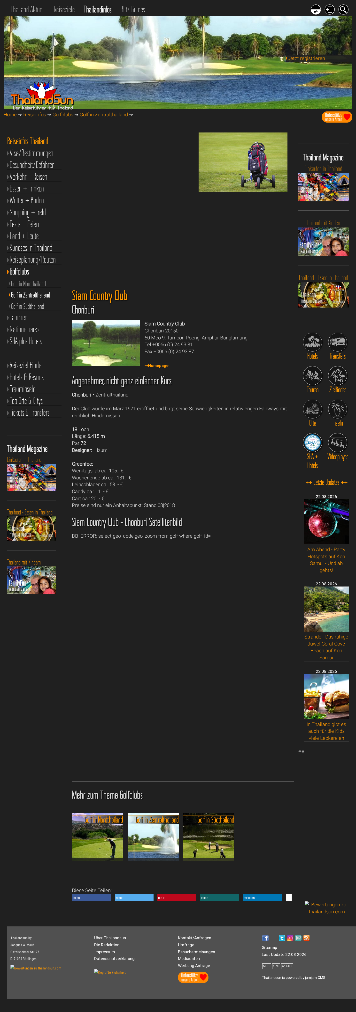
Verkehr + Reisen (28, 177)
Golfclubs (63, 114)
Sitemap (269, 947)
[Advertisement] (327, 821)
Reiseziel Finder (26, 365)
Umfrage (186, 944)
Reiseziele (64, 9)
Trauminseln (23, 389)
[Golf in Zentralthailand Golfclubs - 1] (243, 190)
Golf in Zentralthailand (104, 114)
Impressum (104, 951)
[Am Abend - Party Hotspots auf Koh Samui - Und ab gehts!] (326, 542)
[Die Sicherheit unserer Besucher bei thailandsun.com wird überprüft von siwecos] (110, 972)
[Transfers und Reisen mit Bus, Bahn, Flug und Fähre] (337, 342)
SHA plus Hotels (26, 341)
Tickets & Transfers (30, 413)
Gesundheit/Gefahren (32, 165)
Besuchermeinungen (196, 951)
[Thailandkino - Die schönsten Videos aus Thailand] (337, 442)
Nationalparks (24, 329)
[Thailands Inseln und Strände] (337, 409)
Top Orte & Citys (26, 401)
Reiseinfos (34, 114)
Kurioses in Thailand (31, 248)
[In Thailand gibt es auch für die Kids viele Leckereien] (326, 717)
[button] (91, 897)
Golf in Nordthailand (28, 283)
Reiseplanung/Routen (33, 259)
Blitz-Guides (133, 9)
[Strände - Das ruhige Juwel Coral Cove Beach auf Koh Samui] (326, 630)
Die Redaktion (106, 944)
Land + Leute (24, 236)
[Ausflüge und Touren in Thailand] (312, 375)
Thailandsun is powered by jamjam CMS (293, 977)
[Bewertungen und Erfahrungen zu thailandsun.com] (327, 912)
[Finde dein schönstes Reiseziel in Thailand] (337, 375)
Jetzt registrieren (306, 58)
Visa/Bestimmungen (31, 153)
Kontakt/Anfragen (194, 937)
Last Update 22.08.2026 (284, 954)
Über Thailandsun (110, 937)
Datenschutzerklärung (114, 958)
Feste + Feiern (25, 224)
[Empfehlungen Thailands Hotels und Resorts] (312, 342)
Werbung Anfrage (194, 965)
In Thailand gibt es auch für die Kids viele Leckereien (326, 731)
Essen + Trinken (27, 188)
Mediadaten (189, 958)
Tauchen (18, 317)
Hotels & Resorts (27, 377)
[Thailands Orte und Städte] (312, 409)
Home (10, 114)
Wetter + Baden (27, 200)
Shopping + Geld (28, 212)
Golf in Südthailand (27, 306)
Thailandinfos (98, 9)
